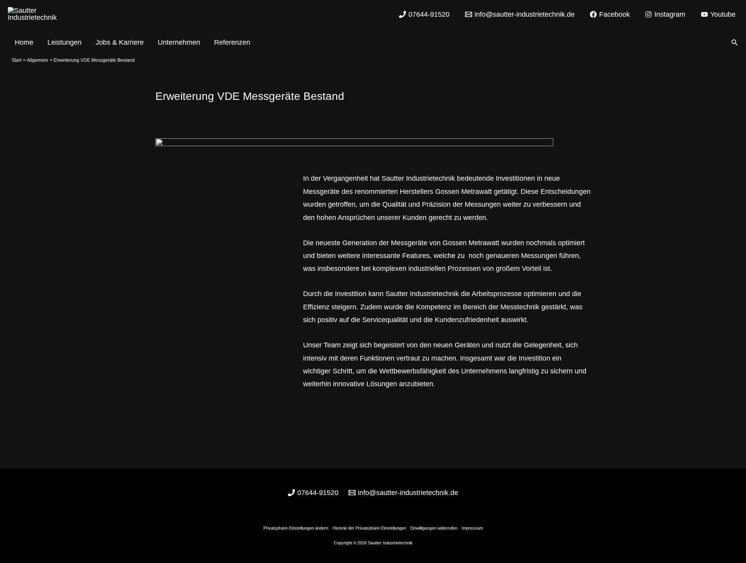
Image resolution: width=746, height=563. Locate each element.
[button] (734, 43)
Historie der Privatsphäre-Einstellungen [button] (369, 528)
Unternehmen (179, 42)
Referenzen (232, 42)
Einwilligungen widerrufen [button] (433, 528)
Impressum (472, 528)
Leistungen (64, 42)
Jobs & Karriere (120, 42)
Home (24, 42)
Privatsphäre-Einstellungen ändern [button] (295, 528)
